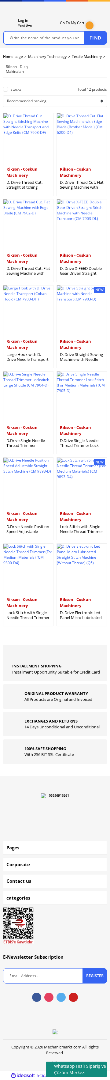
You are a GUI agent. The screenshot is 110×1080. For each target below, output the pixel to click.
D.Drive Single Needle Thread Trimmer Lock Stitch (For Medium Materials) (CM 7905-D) (80, 443)
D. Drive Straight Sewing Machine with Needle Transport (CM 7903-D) (81, 357)
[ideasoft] (23, 1075)
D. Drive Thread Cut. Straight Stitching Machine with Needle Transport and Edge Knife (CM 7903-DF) (25, 185)
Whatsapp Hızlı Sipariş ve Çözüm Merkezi (80, 1069)
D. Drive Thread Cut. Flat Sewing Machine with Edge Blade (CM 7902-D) (28, 271)
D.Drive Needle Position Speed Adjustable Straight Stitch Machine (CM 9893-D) (27, 529)
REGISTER (95, 975)
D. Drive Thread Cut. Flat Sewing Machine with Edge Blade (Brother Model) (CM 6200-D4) (82, 185)
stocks (16, 89)
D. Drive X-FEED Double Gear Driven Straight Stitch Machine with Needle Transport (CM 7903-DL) (81, 271)
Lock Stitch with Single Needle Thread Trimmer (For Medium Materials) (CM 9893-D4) (81, 529)
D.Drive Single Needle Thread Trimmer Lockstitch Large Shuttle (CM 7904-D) (28, 443)
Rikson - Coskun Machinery (22, 172)
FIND (95, 38)
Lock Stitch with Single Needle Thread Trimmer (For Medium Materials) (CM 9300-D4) (28, 615)
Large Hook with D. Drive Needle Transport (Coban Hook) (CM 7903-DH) (27, 357)
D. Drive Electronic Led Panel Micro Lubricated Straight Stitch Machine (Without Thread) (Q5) (81, 615)
